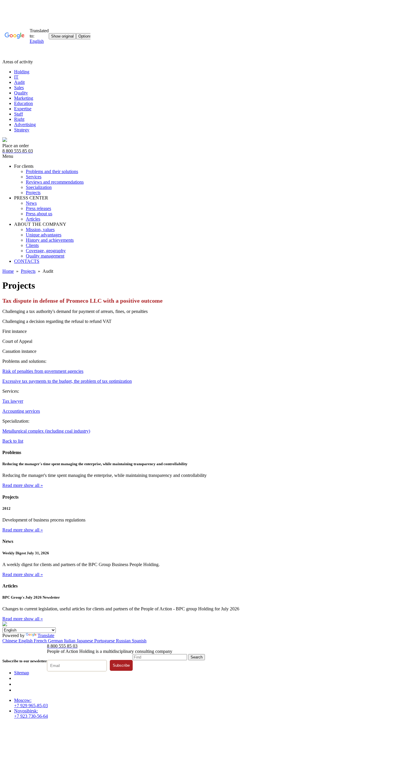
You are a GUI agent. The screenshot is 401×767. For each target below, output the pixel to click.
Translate (46, 635)
